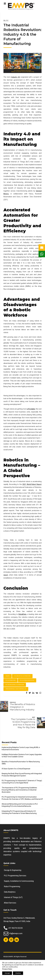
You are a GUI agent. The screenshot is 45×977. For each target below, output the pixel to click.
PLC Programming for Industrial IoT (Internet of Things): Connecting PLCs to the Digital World (22, 782)
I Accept (7, 973)
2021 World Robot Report (32, 484)
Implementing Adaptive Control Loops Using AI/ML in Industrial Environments (21, 748)
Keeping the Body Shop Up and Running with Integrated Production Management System (22, 775)
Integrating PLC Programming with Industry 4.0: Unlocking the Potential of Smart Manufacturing (19, 812)
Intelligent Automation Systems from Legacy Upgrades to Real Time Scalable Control (22, 756)
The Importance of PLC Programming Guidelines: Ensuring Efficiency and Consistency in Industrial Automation (19, 790)
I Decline (18, 973)
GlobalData (22, 614)
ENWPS (8, 676)
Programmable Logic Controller (16, 689)
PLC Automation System (27, 680)
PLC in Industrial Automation (15, 684)
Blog (5, 21)
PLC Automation (10, 680)
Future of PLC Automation (22, 676)
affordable (31, 409)
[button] (42, 247)
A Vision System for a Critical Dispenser (16, 769)
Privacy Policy (7, 969)
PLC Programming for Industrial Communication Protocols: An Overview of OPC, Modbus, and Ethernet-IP (22, 798)
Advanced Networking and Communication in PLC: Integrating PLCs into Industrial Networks (20, 805)
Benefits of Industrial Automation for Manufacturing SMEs (21, 763)
